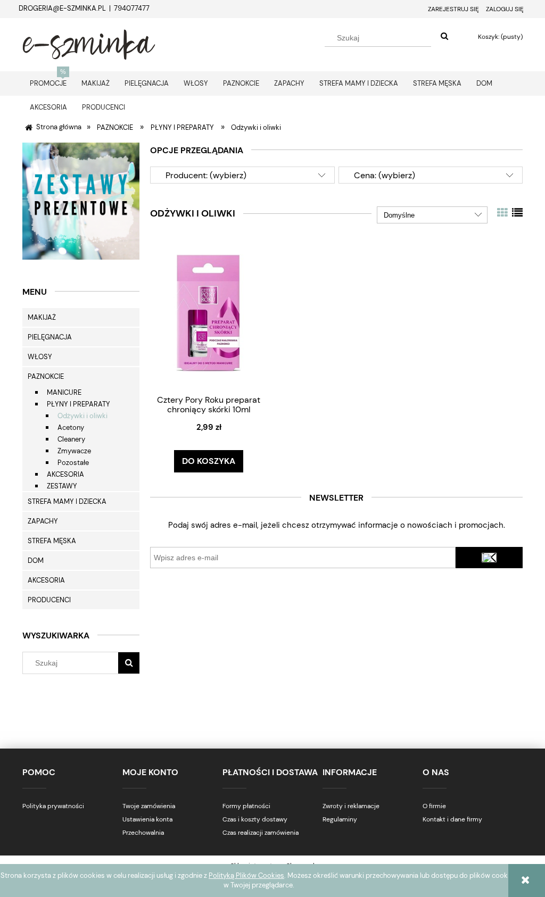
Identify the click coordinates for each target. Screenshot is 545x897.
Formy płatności (246, 806)
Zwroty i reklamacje (351, 806)
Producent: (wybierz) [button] (206, 175)
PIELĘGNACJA (50, 337)
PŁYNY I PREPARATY (78, 404)
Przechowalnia (143, 832)
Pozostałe (73, 462)
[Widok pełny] (517, 213)
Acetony (70, 427)
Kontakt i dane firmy (452, 819)
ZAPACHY (43, 521)
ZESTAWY (62, 486)
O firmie (434, 806)
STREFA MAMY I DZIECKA (67, 501)
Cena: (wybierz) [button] (384, 175)
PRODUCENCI (49, 599)
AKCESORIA (65, 474)
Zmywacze (74, 450)
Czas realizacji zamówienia (260, 832)
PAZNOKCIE (46, 376)
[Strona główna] (88, 43)
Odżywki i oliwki (82, 415)
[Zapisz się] (489, 557)
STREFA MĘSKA (52, 540)
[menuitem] (48, 83)
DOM (36, 560)
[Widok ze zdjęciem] (502, 213)
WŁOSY (40, 356)
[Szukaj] (444, 37)
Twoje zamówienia (148, 806)
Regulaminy (340, 819)
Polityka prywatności (53, 806)
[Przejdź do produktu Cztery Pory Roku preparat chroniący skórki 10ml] (208, 312)
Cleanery (71, 439)
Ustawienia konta (147, 819)
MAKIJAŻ (42, 317)
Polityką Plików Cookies (246, 875)
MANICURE (64, 392)
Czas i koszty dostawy (254, 819)
